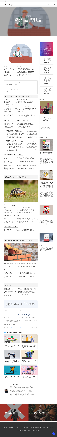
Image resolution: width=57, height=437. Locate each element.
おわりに (7, 91)
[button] (52, 4)
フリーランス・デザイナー (26, 342)
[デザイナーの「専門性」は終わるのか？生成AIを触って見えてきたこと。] (29, 374)
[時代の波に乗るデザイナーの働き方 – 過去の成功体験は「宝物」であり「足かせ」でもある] (29, 343)
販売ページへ (43, 201)
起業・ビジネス (28, 16)
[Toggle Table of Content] (35, 82)
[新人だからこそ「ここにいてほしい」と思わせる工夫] (12, 343)
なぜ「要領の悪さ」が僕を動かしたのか (13, 84)
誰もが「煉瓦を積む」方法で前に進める (13, 89)
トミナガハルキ (14, 384)
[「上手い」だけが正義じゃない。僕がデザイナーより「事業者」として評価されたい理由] (12, 358)
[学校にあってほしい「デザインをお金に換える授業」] (29, 358)
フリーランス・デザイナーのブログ (20, 314)
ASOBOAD (33, 430)
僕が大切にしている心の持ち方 (12, 86)
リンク (48, 427)
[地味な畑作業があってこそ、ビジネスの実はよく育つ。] (12, 374)
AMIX (21, 386)
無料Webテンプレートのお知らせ (40, 427)
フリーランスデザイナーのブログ (28, 427)
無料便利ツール (20, 427)
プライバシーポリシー (29, 428)
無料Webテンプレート (13, 427)
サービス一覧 (6, 427)
